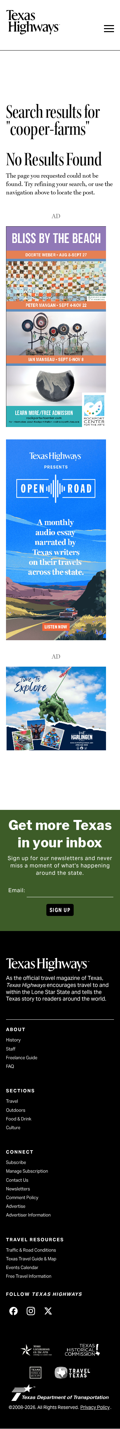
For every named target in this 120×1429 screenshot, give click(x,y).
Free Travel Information (28, 1276)
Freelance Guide (21, 1058)
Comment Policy (22, 1197)
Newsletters (18, 1189)
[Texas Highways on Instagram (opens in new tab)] (30, 1311)
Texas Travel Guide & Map (31, 1259)
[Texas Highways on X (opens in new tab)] (48, 1311)
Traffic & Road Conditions (31, 1250)
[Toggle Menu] (109, 28)
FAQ (10, 1066)
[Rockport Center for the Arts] (56, 425)
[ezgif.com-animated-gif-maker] (56, 638)
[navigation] (109, 28)
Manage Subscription (27, 1171)
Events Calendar (22, 1267)
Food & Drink (18, 1119)
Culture (13, 1127)
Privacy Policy (95, 1407)
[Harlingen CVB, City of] (56, 748)
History (13, 1040)
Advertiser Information (28, 1215)
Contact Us (17, 1180)
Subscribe (16, 1162)
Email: (16, 890)
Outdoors (15, 1110)
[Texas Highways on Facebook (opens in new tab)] (13, 1311)
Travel (12, 1101)
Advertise (15, 1206)
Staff (10, 1049)
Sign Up (60, 910)
